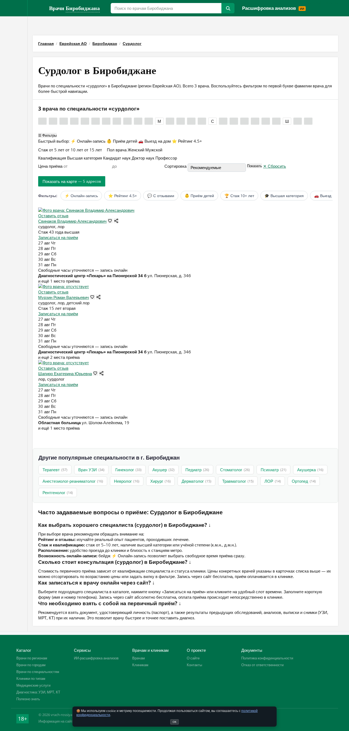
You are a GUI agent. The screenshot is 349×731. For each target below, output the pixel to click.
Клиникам (329, 2)
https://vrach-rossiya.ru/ (38, 8)
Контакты (194, 664)
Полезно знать (28, 698)
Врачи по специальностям (37, 671)
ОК (174, 722)
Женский (136, 149)
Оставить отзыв (53, 215)
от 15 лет (93, 149)
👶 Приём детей (122, 141)
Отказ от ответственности (262, 664)
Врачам (313, 2)
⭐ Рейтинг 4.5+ (187, 141)
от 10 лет (74, 149)
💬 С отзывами (160, 195)
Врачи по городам (31, 664)
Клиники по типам (30, 678)
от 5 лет (57, 149)
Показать (254, 165)
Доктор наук (143, 158)
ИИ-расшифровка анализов (96, 658)
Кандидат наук (117, 158)
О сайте (193, 658)
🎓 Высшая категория (284, 195)
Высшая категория (85, 158)
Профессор (166, 158)
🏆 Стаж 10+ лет (239, 195)
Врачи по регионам (31, 658)
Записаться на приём (58, 237)
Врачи (74, 8)
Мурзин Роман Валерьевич (63, 297)
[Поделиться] (116, 220)
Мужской (153, 149)
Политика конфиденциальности (267, 658)
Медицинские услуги (33, 685)
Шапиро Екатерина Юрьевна (65, 373)
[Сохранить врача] (110, 220)
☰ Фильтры (47, 135)
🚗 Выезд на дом (155, 141)
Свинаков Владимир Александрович (72, 221)
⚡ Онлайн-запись (89, 141)
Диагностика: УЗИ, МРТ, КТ (38, 692)
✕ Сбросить (274, 166)
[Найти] (227, 8)
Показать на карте (72, 181)
